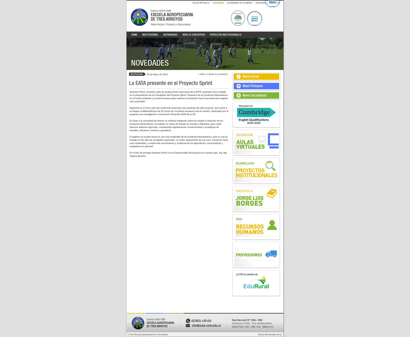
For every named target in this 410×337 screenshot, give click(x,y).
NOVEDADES (218, 2)
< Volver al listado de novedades (213, 74)
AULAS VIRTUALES (201, 2)
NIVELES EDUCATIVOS (194, 34)
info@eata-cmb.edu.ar (206, 326)
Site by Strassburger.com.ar (270, 334)
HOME (134, 34)
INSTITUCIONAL (150, 34)
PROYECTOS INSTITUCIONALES (226, 34)
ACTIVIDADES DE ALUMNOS (239, 2)
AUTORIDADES (170, 34)
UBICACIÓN (261, 2)
